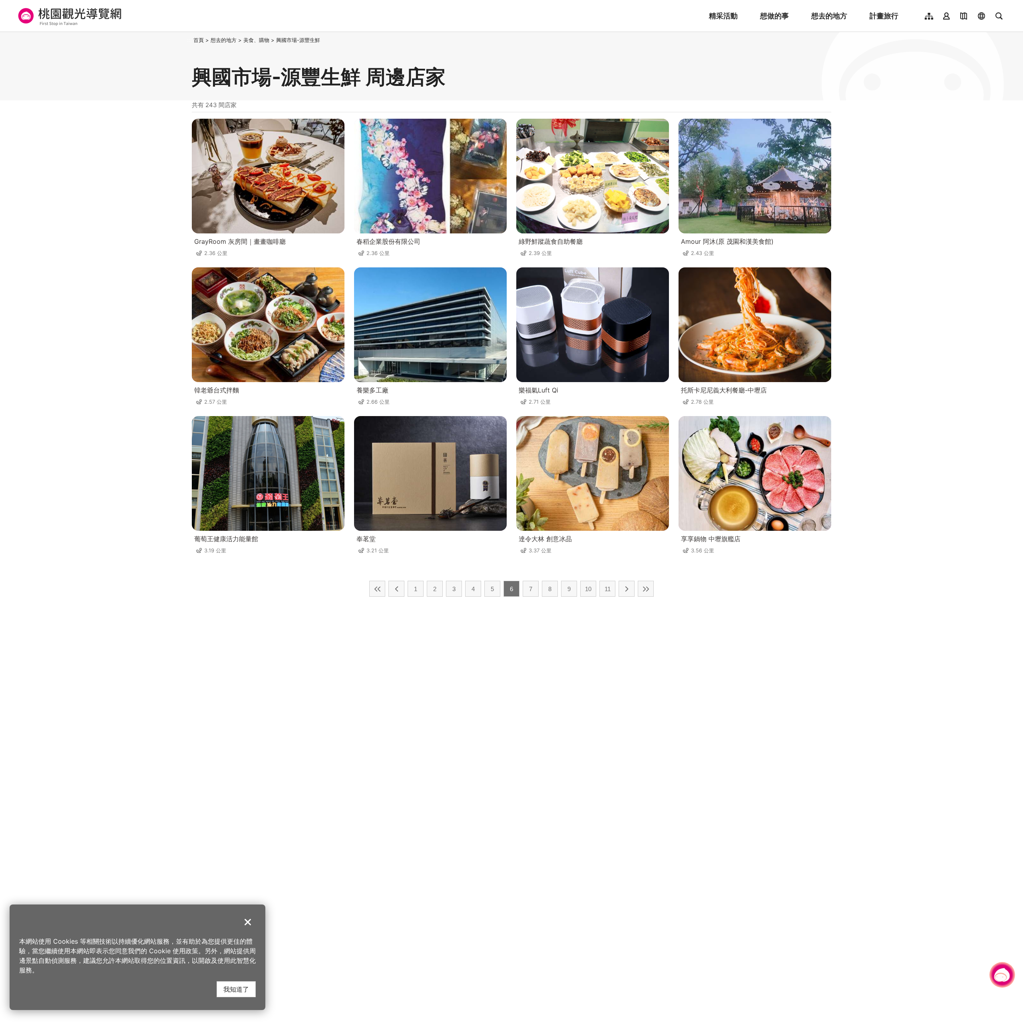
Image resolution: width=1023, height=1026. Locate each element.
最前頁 (377, 589)
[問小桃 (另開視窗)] (1002, 975)
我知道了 (236, 989)
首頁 (198, 40)
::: (189, 40)
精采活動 (723, 16)
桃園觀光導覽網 (68, 16)
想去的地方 (829, 16)
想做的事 (774, 16)
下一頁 (627, 589)
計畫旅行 (884, 16)
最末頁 (646, 589)
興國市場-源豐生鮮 (298, 40)
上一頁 (396, 589)
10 (588, 589)
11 (608, 589)
